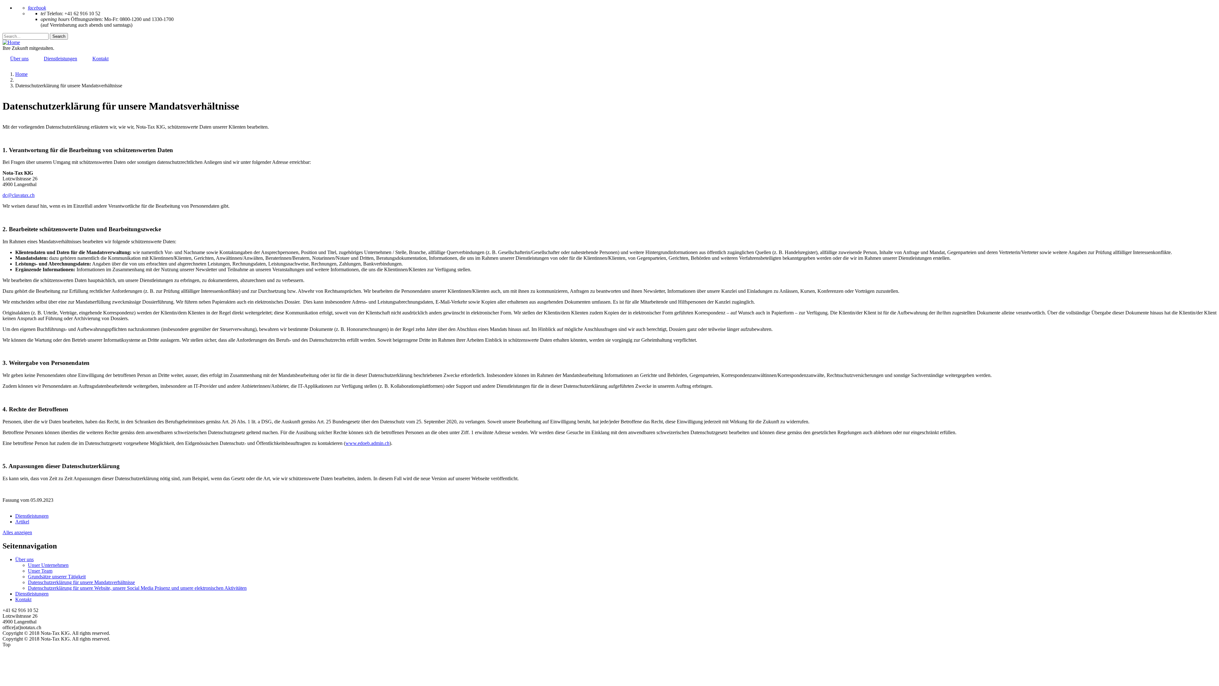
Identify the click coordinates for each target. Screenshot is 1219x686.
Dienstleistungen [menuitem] (60, 58)
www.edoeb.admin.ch (367, 443)
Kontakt (23, 599)
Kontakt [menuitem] (100, 58)
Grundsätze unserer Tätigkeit (57, 576)
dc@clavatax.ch (19, 195)
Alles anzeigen (17, 532)
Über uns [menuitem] (19, 58)
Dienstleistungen (32, 593)
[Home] (11, 42)
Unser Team (40, 571)
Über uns (24, 559)
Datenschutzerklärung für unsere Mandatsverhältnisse (81, 582)
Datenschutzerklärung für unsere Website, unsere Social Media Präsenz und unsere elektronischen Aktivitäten (137, 588)
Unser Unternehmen (48, 565)
